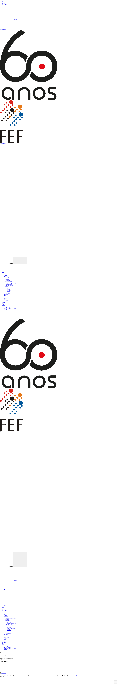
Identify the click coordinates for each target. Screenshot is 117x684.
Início (1, 650)
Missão (5, 273)
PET (2, 2)
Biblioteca (3, 305)
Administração (6, 276)
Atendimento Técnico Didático (11, 283)
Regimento (5, 275)
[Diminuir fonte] (21, 12)
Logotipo (5, 636)
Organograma (6, 294)
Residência (3, 3)
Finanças (6, 286)
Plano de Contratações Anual (11, 288)
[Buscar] (7, 551)
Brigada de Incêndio (8, 631)
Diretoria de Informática (8, 284)
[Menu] (7, 317)
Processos (5, 296)
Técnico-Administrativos (7, 307)
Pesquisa (3, 304)
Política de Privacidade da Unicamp (74, 675)
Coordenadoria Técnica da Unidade (10, 278)
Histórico (5, 612)
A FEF (3, 272)
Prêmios (5, 299)
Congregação (7, 277)
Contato (3, 645)
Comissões (7, 279)
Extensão (3, 303)
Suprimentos (9, 626)
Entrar (4, 589)
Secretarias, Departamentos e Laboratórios (10, 308)
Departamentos (7, 280)
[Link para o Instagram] (21, 270)
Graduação (3, 641)
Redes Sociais (6, 300)
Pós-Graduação (4, 302)
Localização (5, 309)
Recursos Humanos (10, 622)
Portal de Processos (4, 4)
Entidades (5, 298)
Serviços (8, 291)
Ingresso (3, 1)
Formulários (9, 290)
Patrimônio (8, 289)
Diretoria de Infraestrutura (9, 285)
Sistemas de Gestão (8, 293)
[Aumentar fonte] (7, 12)
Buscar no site (11, 263)
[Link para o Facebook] (7, 270)
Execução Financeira (10, 287)
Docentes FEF (6, 306)
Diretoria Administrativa (8, 281)
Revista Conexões (6, 297)
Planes (5, 295)
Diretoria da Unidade (8, 617)
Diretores (5, 274)
